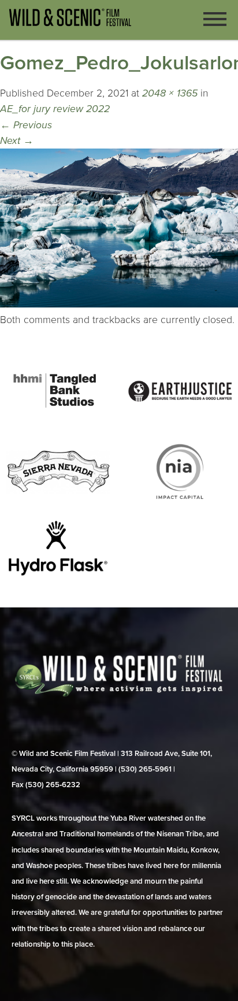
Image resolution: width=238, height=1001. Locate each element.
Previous (26, 125)
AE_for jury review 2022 (55, 109)
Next (17, 141)
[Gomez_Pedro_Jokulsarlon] (119, 304)
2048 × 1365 (170, 93)
